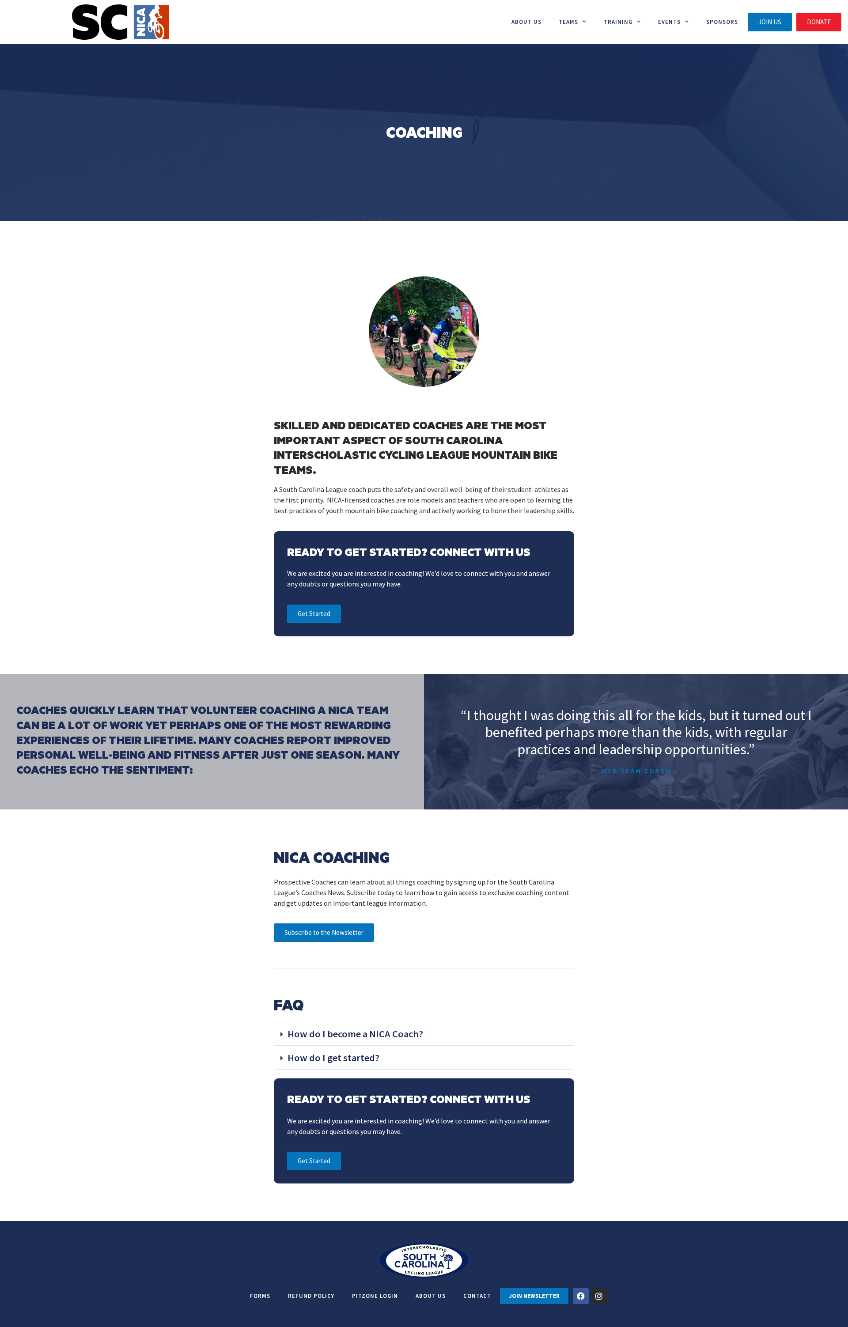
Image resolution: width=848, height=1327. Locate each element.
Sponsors (722, 21)
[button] (424, 1035)
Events (669, 21)
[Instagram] (599, 1296)
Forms (260, 1295)
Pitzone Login (375, 1295)
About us (526, 21)
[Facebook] (581, 1296)
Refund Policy (311, 1295)
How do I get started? (333, 1057)
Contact (477, 1295)
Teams (568, 21)
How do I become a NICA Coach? (355, 1034)
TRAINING (618, 21)
